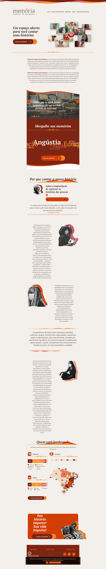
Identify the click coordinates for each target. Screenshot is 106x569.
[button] (28, 98)
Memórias (68, 11)
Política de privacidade (55, 562)
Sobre (73, 11)
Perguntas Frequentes (83, 11)
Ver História (62, 111)
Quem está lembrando (58, 11)
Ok (47, 562)
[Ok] (78, 561)
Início (48, 11)
